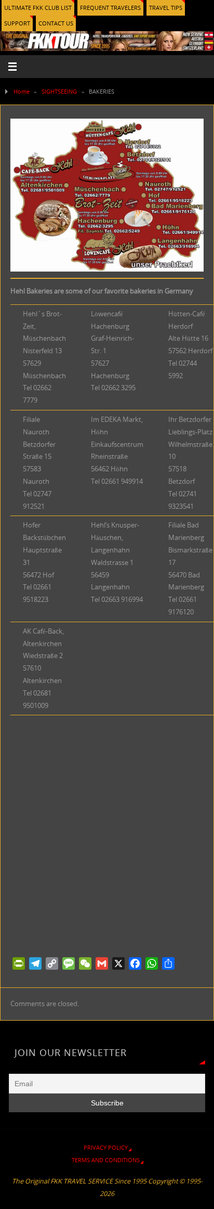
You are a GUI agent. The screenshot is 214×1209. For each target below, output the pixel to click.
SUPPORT (17, 23)
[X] (118, 963)
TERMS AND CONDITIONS (106, 1160)
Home (22, 91)
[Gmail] (101, 963)
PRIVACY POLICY (106, 1147)
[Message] (68, 963)
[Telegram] (35, 963)
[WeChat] (85, 963)
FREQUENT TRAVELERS (110, 7)
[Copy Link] (52, 963)
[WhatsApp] (151, 963)
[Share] (168, 963)
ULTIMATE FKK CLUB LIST (38, 7)
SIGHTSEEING (59, 91)
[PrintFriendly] (18, 963)
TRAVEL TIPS (165, 7)
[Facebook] (135, 963)
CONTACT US (55, 23)
